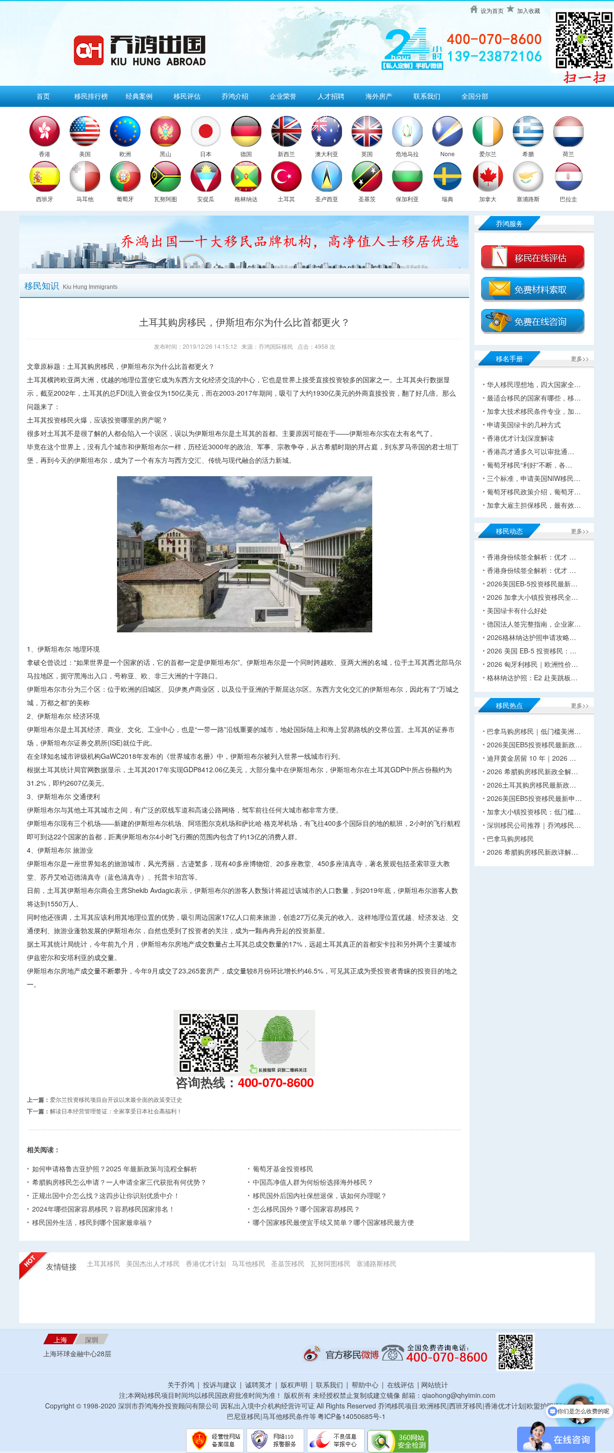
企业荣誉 (283, 96)
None (447, 153)
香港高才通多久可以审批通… (530, 451)
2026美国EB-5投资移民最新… (532, 583)
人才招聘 (331, 96)
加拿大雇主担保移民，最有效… (534, 505)
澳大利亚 (326, 153)
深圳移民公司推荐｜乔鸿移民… (534, 825)
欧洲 (125, 153)
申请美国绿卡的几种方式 (524, 424)
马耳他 (85, 198)
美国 (85, 153)
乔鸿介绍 (235, 96)
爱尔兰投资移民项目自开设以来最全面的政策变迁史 (116, 1099)
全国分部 (474, 96)
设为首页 (492, 10)
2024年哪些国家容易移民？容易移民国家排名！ (103, 1208)
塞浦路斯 (528, 198)
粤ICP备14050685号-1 (352, 1416)
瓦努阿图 (165, 198)
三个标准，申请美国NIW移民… (533, 478)
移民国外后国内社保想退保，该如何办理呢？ (320, 1195)
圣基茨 (367, 198)
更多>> (580, 358)
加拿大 (487, 198)
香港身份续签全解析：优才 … (531, 556)
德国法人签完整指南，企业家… (534, 624)
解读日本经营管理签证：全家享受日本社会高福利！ (116, 1111)
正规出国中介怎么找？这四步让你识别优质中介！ (106, 1195)
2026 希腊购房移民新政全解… (532, 771)
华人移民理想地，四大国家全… (534, 384)
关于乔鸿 (180, 1384)
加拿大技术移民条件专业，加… (534, 411)
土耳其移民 (103, 1263)
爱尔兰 (487, 153)
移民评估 (187, 96)
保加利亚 (407, 198)
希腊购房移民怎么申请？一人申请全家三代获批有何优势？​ (119, 1182)
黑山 (165, 153)
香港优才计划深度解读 (520, 438)
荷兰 (568, 153)
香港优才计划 (206, 1263)
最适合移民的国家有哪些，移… (534, 397)
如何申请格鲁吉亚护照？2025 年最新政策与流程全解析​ (114, 1168)
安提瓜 (205, 198)
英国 (367, 153)
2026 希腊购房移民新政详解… (532, 852)
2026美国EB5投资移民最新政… (534, 744)
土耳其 (286, 198)
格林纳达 (246, 198)
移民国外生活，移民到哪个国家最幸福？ (92, 1222)
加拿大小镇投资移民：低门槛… (534, 811)
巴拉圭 (568, 198)
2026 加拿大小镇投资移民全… (532, 597)
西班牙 (44, 198)
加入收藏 (528, 10)
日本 (206, 153)
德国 (246, 153)
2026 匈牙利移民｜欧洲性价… (532, 664)
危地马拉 (407, 153)
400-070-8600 (276, 1082)
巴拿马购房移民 (510, 838)
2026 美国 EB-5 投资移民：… (532, 650)
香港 (44, 153)
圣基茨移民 (288, 1263)
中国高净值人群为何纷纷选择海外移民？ (313, 1182)
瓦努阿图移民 (330, 1263)
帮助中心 (365, 1384)
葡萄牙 (125, 198)
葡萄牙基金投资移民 (283, 1168)
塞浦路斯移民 (376, 1263)
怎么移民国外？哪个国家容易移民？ (306, 1208)
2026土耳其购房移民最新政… (531, 784)
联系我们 (426, 96)
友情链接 (61, 1267)
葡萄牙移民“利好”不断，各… (529, 464)
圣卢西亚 (326, 198)
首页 (43, 96)
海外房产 (379, 96)
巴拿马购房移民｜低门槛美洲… (534, 731)
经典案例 (139, 96)
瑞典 (447, 198)
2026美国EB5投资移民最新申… (534, 798)
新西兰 (286, 153)
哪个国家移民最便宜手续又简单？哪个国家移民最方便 (333, 1222)
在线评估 (401, 1384)
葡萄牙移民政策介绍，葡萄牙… (534, 491)
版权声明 (294, 1384)
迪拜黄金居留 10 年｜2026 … (531, 758)
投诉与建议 (219, 1384)
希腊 (528, 153)
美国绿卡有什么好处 (517, 610)
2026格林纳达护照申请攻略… (531, 637)
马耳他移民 (248, 1263)
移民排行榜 (91, 96)
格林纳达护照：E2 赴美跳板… (532, 677)
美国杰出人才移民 (153, 1263)
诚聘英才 (258, 1384)
